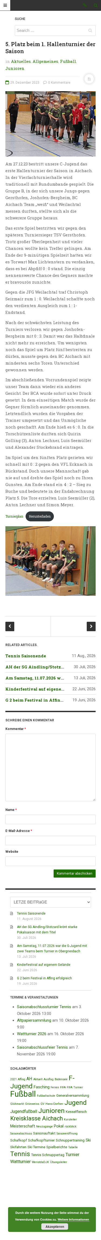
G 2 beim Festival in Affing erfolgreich (46, 700)
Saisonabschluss (21, 1133)
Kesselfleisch (76, 1112)
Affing (21, 1079)
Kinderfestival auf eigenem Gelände (44, 689)
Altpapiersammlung (34, 1020)
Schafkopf (18, 1140)
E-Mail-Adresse (18, 831)
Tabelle (73, 1147)
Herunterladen (40, 516)
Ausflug (49, 1079)
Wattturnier (20, 1161)
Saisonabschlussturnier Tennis (44, 1006)
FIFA (63, 1087)
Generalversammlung (72, 1095)
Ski (88, 1140)
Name (11, 810)
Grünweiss (32, 1104)
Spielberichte (56, 1147)
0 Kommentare (58, 82)
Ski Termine (36, 1147)
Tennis (20, 1154)
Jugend (75, 1102)
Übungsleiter (58, 1162)
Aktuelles (21, 61)
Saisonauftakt (44, 1133)
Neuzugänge (44, 1126)
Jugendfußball (23, 1111)
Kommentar (15, 729)
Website (11, 852)
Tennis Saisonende (25, 655)
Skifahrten (18, 1147)
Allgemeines (45, 61)
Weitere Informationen (73, 1219)
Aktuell (38, 1079)
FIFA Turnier (75, 1087)
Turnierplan (14, 516)
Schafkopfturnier (41, 1140)
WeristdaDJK (40, 1162)
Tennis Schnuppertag (47, 1155)
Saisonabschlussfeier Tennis (42, 1047)
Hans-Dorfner (54, 1104)
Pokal (59, 1126)
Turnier (72, 1154)
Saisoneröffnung (67, 1133)
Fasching (42, 1087)
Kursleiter (70, 1119)
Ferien (55, 1087)
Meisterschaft (22, 1126)
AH (29, 1078)
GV (42, 1104)
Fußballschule (46, 1096)
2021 (13, 1079)
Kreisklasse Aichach (36, 1118)
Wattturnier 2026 (31, 1033)
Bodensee (61, 1079)
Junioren (15, 68)
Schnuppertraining (70, 1140)
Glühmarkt (17, 1104)
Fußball (68, 61)
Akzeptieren (55, 1226)
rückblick (70, 1126)
